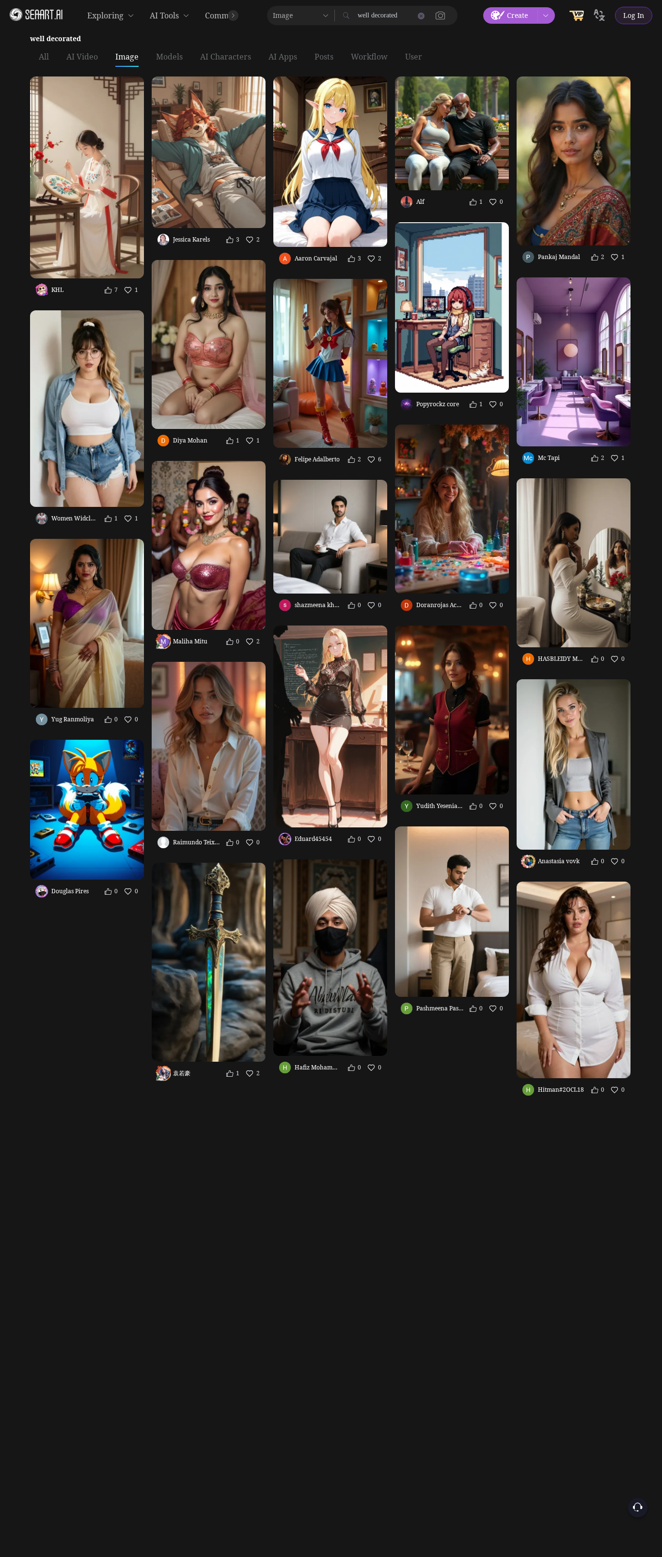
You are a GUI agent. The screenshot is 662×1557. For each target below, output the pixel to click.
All (44, 57)
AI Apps (282, 57)
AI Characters (225, 57)
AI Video (82, 57)
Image (127, 57)
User (413, 57)
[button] (440, 15)
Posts (324, 57)
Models (169, 57)
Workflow (369, 57)
